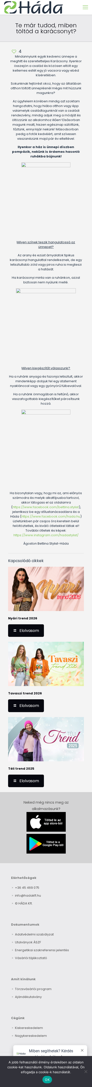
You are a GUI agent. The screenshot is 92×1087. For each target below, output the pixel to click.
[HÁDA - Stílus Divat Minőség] (34, 7)
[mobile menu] (85, 7)
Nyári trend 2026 (22, 618)
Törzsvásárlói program (33, 989)
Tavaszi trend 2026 (25, 693)
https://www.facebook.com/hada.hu (50, 516)
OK (47, 1080)
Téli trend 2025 (21, 768)
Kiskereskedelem (29, 1028)
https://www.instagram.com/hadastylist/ (46, 535)
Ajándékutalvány (28, 997)
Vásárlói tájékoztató (31, 958)
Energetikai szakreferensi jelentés (42, 950)
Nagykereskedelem (31, 1035)
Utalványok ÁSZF (28, 942)
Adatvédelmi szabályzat (34, 934)
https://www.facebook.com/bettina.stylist (46, 507)
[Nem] (85, 1071)
